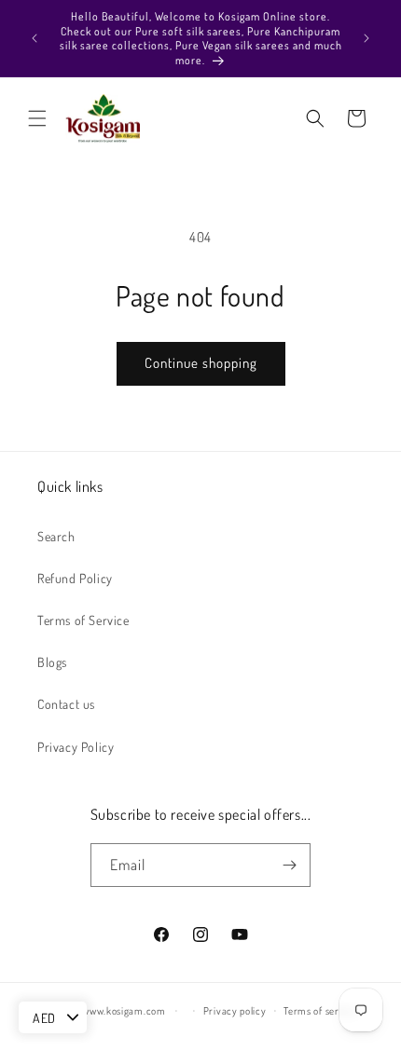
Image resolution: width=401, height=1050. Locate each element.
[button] (37, 118)
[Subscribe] (289, 865)
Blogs (52, 662)
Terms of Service (83, 620)
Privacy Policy (75, 747)
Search (56, 536)
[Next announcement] (366, 38)
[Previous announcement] (34, 38)
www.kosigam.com (124, 1009)
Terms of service (320, 1010)
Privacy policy (235, 1010)
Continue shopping (201, 363)
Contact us (66, 704)
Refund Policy (75, 578)
